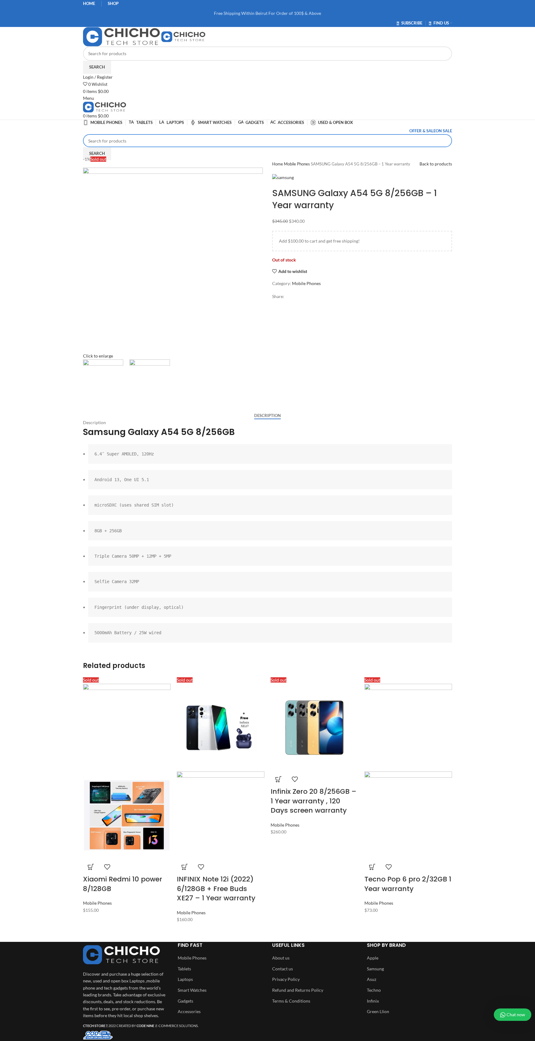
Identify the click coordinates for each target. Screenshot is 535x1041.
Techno (374, 990)
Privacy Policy (286, 979)
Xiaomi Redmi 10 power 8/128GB (122, 884)
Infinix (373, 1001)
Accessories (189, 1011)
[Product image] (127, 814)
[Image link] (121, 954)
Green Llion (378, 1011)
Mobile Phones (297, 163)
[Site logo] (122, 36)
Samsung (375, 968)
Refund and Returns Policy (297, 990)
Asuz (371, 979)
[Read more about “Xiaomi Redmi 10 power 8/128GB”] (90, 867)
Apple (372, 957)
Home (278, 163)
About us (280, 957)
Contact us (282, 968)
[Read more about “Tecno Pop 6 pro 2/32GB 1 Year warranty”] (372, 867)
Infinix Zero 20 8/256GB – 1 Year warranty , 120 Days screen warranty (313, 801)
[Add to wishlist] (107, 867)
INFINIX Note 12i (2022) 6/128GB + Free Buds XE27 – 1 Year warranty (216, 888)
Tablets (184, 968)
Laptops (185, 979)
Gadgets (185, 1001)
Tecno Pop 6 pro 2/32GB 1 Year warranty (407, 884)
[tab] (267, 416)
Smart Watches (192, 990)
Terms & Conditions (291, 1001)
